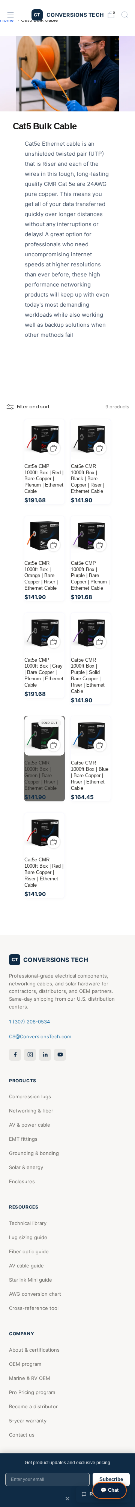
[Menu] (10, 15)
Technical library (27, 1223)
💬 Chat (109, 1490)
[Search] (124, 14)
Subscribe (111, 1479)
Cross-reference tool (33, 1308)
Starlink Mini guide (30, 1280)
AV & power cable (29, 1125)
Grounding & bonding (34, 1153)
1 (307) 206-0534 (29, 1022)
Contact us (21, 1435)
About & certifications (34, 1350)
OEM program (25, 1364)
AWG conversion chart (35, 1294)
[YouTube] (60, 1055)
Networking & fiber (31, 1111)
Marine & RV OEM (29, 1378)
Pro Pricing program (32, 1392)
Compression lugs (30, 1096)
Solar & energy (26, 1167)
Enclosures (22, 1181)
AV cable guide (26, 1266)
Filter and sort (33, 406)
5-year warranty (27, 1421)
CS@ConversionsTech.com (40, 1036)
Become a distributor (33, 1406)
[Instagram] (30, 1055)
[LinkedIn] (45, 1055)
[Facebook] (15, 1055)
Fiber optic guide (29, 1251)
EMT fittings (23, 1139)
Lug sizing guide (28, 1237)
